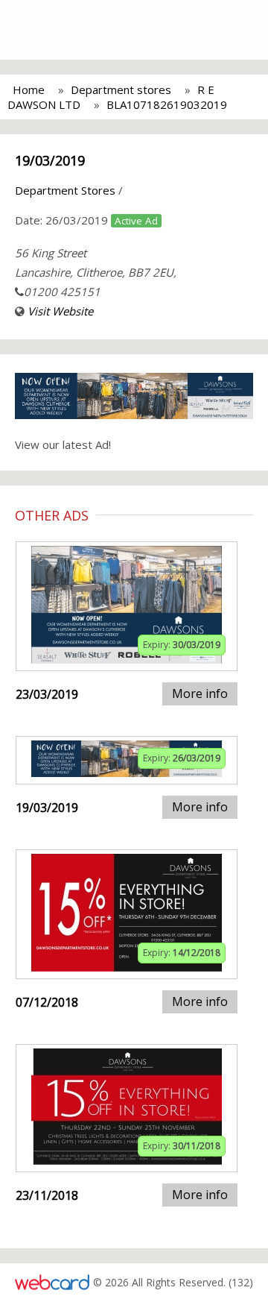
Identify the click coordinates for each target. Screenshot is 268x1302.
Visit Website (60, 311)
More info (200, 693)
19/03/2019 (50, 160)
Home (29, 89)
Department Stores (65, 190)
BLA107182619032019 (166, 104)
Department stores (121, 89)
